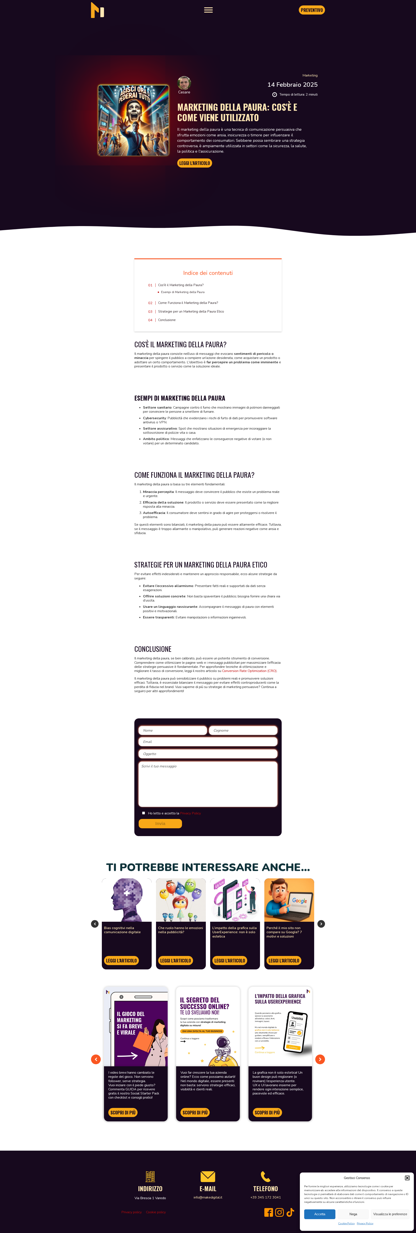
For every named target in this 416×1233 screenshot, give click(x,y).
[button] (407, 1178)
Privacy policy (131, 1212)
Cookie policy (156, 1212)
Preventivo (312, 10)
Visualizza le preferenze (390, 1214)
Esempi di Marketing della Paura (183, 292)
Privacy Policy (365, 1223)
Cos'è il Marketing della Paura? (181, 285)
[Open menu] (208, 10)
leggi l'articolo (121, 960)
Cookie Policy (346, 1223)
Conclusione (167, 320)
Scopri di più (122, 1112)
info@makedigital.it (208, 1197)
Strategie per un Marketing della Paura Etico (191, 311)
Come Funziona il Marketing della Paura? (188, 303)
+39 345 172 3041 (265, 1197)
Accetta (319, 1214)
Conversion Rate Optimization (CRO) (249, 671)
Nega (353, 1214)
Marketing (310, 75)
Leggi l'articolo (194, 163)
